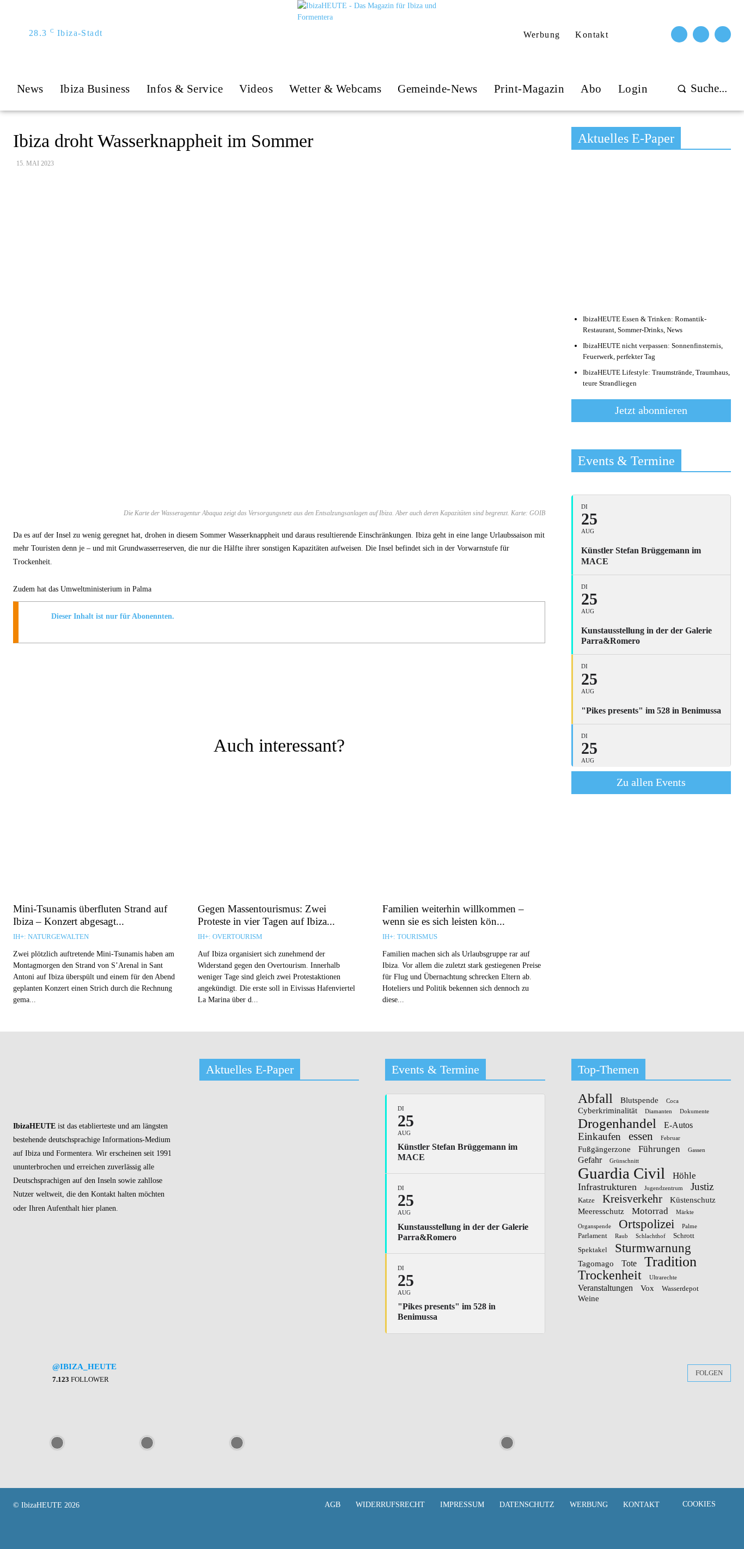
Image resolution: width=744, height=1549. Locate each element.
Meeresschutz (601, 1211)
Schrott (683, 1236)
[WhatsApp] (350, 699)
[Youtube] (723, 34)
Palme (689, 1226)
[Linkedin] (375, 699)
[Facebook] (679, 34)
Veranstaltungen (605, 1288)
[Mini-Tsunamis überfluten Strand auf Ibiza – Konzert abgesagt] (94, 835)
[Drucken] (275, 699)
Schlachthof (651, 1236)
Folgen (709, 1373)
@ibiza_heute (84, 1366)
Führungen (659, 1148)
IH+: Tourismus (409, 936)
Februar (670, 1138)
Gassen (696, 1150)
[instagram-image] (57, 1442)
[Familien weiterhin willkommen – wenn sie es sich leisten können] (463, 835)
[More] (400, 699)
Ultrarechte (663, 1277)
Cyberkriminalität (607, 1110)
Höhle (684, 1175)
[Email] (250, 699)
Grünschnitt (624, 1161)
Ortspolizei (646, 1224)
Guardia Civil (621, 1174)
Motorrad (650, 1210)
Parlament (592, 1236)
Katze (586, 1200)
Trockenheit (610, 1275)
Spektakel (592, 1250)
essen (641, 1136)
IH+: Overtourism (230, 936)
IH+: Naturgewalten (51, 936)
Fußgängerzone (604, 1149)
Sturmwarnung (653, 1248)
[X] (325, 699)
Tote (629, 1263)
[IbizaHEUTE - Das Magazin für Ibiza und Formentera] (373, 33)
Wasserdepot (680, 1288)
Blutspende (639, 1100)
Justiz (702, 1187)
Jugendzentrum (663, 1188)
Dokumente (694, 1111)
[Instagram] (701, 34)
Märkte (685, 1212)
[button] (699, 88)
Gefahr (590, 1160)
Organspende (594, 1226)
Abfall (595, 1099)
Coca (672, 1101)
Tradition (670, 1262)
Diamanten (658, 1111)
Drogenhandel (617, 1123)
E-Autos (678, 1125)
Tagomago (596, 1263)
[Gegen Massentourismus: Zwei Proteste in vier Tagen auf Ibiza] (279, 835)
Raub (621, 1236)
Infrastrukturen (607, 1187)
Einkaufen (599, 1136)
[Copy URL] (225, 699)
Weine (588, 1298)
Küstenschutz (693, 1200)
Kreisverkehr (632, 1199)
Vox (647, 1288)
